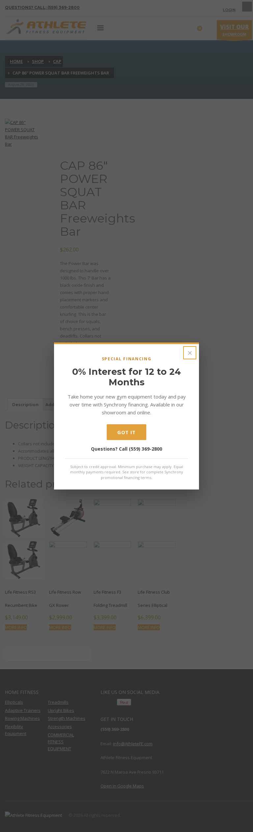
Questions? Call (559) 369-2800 (126, 449)
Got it (126, 432)
